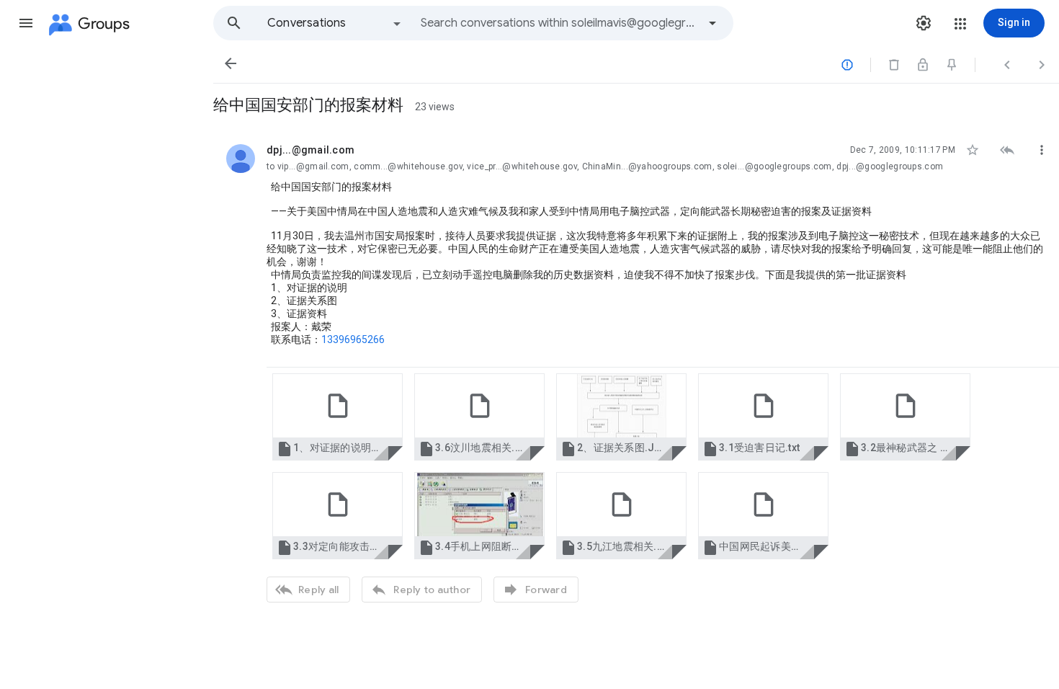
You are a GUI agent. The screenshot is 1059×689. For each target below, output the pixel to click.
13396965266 (353, 339)
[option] (335, 23)
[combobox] (559, 23)
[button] (26, 23)
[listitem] (636, 371)
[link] (337, 417)
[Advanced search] (712, 23)
